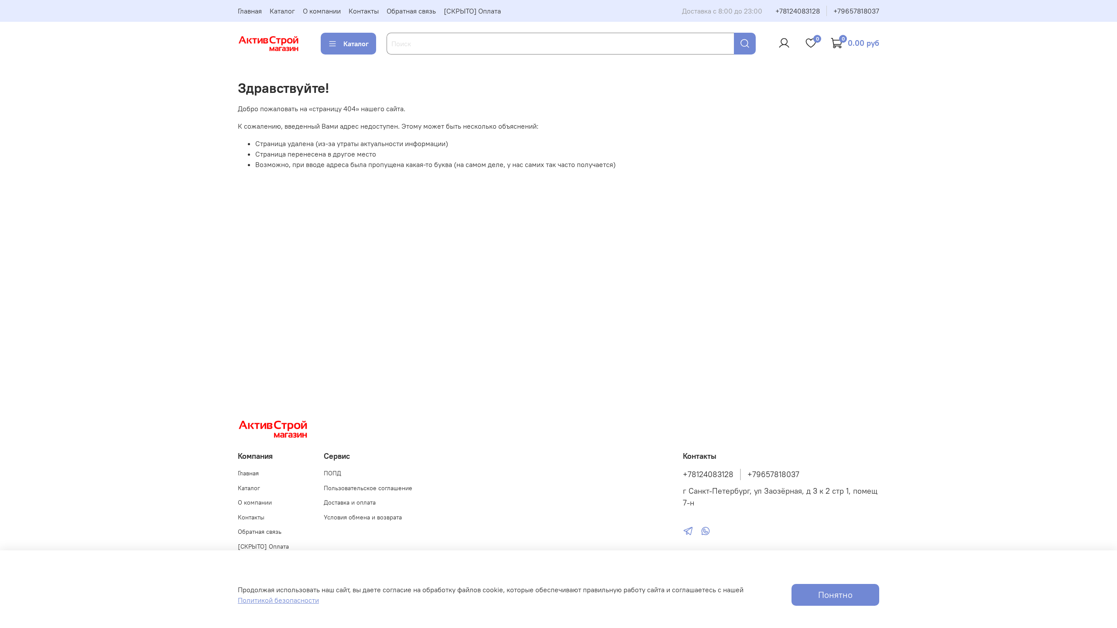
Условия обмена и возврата (363, 517)
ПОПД (332, 473)
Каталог (282, 11)
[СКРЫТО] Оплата (472, 11)
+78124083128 (797, 11)
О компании (322, 11)
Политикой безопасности (278, 600)
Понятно (835, 594)
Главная (250, 11)
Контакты (364, 11)
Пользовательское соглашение (368, 488)
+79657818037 (856, 11)
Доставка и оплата (350, 502)
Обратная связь (411, 11)
